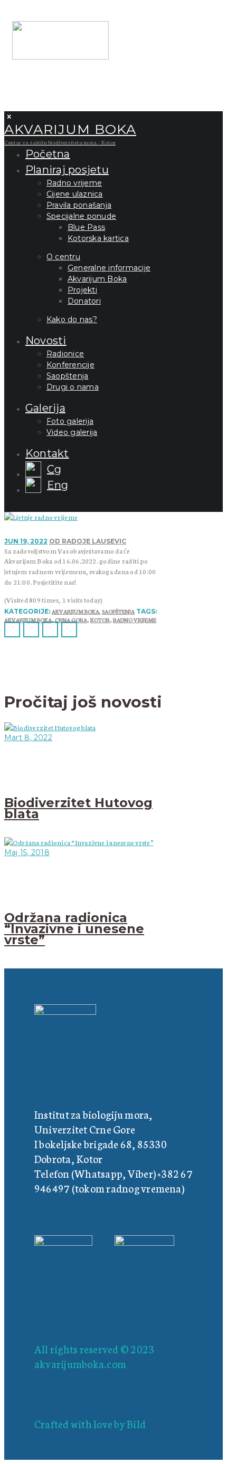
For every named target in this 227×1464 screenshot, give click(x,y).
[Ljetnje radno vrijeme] (41, 516)
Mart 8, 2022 (28, 737)
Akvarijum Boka (75, 611)
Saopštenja (118, 611)
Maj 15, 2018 (27, 852)
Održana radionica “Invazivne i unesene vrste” (74, 928)
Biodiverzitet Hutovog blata (78, 808)
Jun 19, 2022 (26, 541)
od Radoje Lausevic (87, 541)
